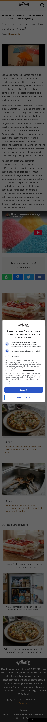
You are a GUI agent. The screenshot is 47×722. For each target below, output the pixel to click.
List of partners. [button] (28, 370)
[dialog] (23, 361)
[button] (23, 356)
